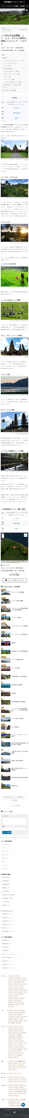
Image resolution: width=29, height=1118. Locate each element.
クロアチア (25, 984)
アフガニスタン (11, 1061)
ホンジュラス (15, 1095)
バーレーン (18, 1067)
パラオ (18, 1103)
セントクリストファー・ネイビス (20, 1089)
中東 (3, 861)
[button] (14, 547)
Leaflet (3, 561)
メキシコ (18, 1073)
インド (10, 1010)
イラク (20, 1063)
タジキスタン (19, 1014)
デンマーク (25, 990)
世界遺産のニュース (7, 968)
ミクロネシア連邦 (19, 1105)
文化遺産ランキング (7, 917)
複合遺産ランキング (7, 924)
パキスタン (11, 1018)
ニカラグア (11, 1093)
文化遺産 (16, 6)
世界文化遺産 (16, 112)
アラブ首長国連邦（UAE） (20, 1061)
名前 (3, 826)
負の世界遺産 (5, 891)
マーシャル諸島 (11, 1105)
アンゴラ (16, 1026)
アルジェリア (11, 1026)
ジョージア (16, 986)
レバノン (14, 1069)
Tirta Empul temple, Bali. (14, 471)
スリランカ (11, 1014)
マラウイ (25, 1049)
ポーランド (11, 1000)
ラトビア (16, 1002)
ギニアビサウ (23, 1032)
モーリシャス (11, 1053)
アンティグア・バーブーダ (13, 1085)
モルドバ (19, 1000)
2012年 (16, 118)
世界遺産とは (5, 905)
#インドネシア (10, 47)
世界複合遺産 (5, 884)
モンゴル (21, 1020)
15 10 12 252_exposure (15, 25)
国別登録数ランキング (8, 931)
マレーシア (11, 1020)
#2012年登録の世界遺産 (7, 50)
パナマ (25, 1093)
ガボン (21, 1030)
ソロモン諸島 (22, 1099)
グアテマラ (15, 1087)
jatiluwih (17, 320)
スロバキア (22, 988)
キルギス (14, 984)
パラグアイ (24, 1079)
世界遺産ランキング (7, 914)
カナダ (14, 1073)
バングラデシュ (24, 1016)
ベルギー (15, 996)
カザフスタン (11, 1012)
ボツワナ (14, 1049)
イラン (24, 1063)
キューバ (10, 1087)
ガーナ (14, 1032)
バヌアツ (18, 1101)
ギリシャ (19, 984)
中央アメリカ (5, 854)
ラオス (25, 1020)
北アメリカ (5, 851)
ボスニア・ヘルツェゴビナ (13, 998)
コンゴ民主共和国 (12, 1036)
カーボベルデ (16, 1030)
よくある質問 (5, 901)
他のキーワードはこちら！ (9, 954)
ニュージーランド (12, 1101)
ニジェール (15, 1047)
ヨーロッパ (5, 844)
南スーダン (16, 1057)
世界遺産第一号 (6, 950)
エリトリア (21, 1028)
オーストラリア (11, 1099)
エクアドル (22, 1077)
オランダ (15, 982)
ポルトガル (21, 998)
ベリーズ (10, 1095)
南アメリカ (5, 858)
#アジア (3, 47)
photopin (23, 25)
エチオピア (15, 1028)
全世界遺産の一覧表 (7, 898)
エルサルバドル (22, 1085)
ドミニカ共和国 (17, 1091)
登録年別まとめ (6, 940)
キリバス (17, 1099)
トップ (3, 6)
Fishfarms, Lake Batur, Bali (13, 395)
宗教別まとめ (5, 947)
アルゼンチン (11, 1077)
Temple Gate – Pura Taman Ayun (16, 159)
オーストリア (21, 982)
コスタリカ (21, 1087)
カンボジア (17, 1012)
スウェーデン (11, 988)
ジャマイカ (11, 1089)
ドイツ (10, 992)
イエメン (10, 1063)
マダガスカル (19, 1049)
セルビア (15, 990)
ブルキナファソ (21, 1047)
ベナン (10, 1049)
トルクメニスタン (12, 1016)
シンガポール (22, 1012)
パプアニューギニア (12, 1103)
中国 (9, 1022)
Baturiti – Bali (16, 242)
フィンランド (11, 994)
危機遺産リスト (6, 887)
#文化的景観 (21, 50)
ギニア (18, 1032)
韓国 (19, 1022)
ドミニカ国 (24, 1091)
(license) (27, 25)
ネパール (18, 1016)
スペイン (16, 988)
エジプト (10, 1028)
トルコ (14, 1067)
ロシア (22, 1004)
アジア (17, 28)
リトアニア (22, 1002)
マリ (9, 1051)
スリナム (15, 1079)
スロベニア (11, 990)
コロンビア (11, 1079)
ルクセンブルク (11, 1004)
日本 (16, 1022)
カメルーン (11, 1030)
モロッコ (19, 1051)
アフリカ (4, 865)
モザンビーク (14, 1051)
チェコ (20, 990)
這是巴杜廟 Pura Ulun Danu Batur (16, 356)
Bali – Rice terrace (15, 197)
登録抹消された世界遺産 (8, 894)
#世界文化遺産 (19, 47)
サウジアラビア (21, 1065)
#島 (16, 50)
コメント (5, 816)
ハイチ (15, 1093)
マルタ (15, 1000)
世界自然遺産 (5, 880)
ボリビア (24, 1081)
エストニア (11, 982)
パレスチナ (24, 1067)
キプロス (10, 984)
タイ (15, 1014)
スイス (21, 986)
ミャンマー (16, 1020)
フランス (16, 994)
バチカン (25, 992)
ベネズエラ (15, 1081)
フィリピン (16, 1018)
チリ (19, 1079)
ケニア (10, 1034)
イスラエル (15, 1063)
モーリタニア (17, 1053)
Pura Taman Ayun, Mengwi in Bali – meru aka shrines (18, 433)
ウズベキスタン (21, 1010)
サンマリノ (11, 986)
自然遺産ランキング (7, 921)
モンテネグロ (11, 1002)
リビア (22, 1053)
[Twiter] (14, 1112)
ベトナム (21, 1018)
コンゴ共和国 (19, 1034)
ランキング (10, 6)
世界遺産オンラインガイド (14, 2)
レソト (14, 1055)
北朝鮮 (13, 1022)
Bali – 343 (17, 287)
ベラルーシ (11, 996)
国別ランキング (6, 928)
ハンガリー (20, 992)
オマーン (10, 1065)
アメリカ (10, 1073)
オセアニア (5, 868)
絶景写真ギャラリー (7, 961)
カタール (14, 1065)
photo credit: (7, 25)
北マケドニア (11, 1006)
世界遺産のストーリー (8, 964)
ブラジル (10, 1081)
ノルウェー (14, 992)
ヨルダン (10, 1069)
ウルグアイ (17, 1077)
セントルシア (11, 1091)
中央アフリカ (19, 1055)
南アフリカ (11, 1057)
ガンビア (10, 1032)
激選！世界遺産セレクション (9, 957)
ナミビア (10, 1047)
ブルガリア (22, 994)
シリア (10, 1067)
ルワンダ (10, 1055)
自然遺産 (22, 6)
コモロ (14, 1034)
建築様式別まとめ (6, 943)
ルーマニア (18, 1004)
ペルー (20, 1081)
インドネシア (23, 28)
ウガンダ (21, 1026)
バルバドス (20, 1093)
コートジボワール (19, 1036)
